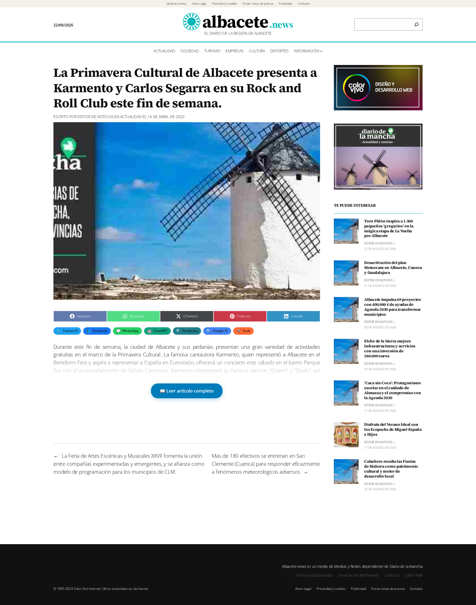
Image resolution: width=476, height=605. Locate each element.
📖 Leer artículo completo (187, 391)
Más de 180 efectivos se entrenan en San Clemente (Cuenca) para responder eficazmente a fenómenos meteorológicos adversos (266, 463)
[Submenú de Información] (321, 51)
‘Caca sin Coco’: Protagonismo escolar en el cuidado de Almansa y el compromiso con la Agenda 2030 (392, 390)
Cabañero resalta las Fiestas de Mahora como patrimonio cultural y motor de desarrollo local (391, 469)
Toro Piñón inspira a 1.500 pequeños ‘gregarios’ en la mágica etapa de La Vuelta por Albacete (388, 228)
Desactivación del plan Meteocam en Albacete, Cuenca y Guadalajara (393, 267)
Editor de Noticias (95, 116)
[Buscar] (416, 24)
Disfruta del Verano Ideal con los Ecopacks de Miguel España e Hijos (393, 429)
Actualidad (131, 116)
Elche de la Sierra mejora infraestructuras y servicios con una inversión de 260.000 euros (389, 348)
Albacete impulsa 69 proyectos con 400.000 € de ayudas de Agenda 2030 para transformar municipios (392, 307)
